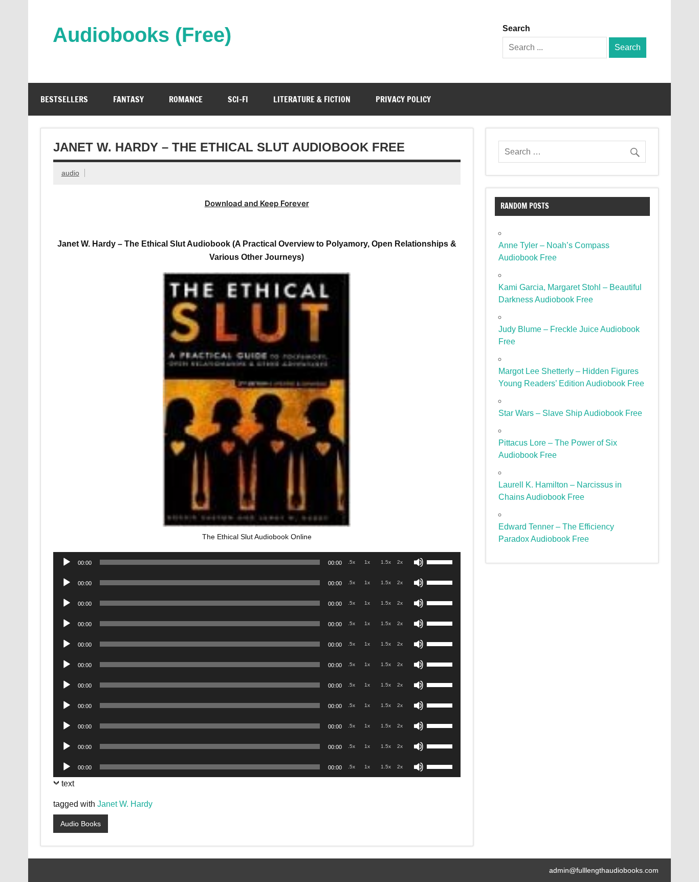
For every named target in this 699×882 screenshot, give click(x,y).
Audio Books (80, 824)
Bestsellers (64, 99)
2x (400, 562)
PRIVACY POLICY (403, 99)
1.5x (386, 562)
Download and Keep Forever (257, 203)
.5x (351, 562)
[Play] (66, 562)
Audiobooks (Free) (142, 35)
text (67, 783)
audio (70, 173)
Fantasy (128, 99)
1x (367, 562)
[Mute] (418, 562)
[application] (257, 562)
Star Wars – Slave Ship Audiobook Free (570, 413)
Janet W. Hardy (124, 804)
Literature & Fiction (312, 99)
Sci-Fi (238, 99)
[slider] (441, 561)
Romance (186, 99)
